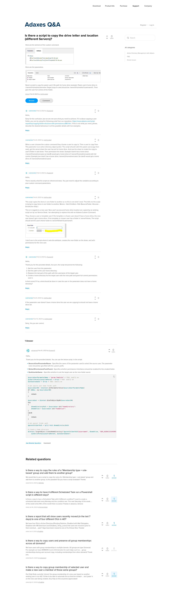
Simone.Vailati (43, 507)
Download (97, 6)
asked (27, 94)
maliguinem (42, 558)
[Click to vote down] (95, 112)
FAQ (128, 56)
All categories (130, 47)
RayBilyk (40, 531)
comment (46, 100)
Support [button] (136, 6)
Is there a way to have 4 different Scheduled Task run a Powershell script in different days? (59, 493)
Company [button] (148, 6)
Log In (152, 25)
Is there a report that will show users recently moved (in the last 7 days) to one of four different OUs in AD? (58, 518)
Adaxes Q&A (42, 24)
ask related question (33, 443)
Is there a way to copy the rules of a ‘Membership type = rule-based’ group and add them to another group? (56, 471)
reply (27, 130)
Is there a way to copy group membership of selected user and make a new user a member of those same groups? (57, 568)
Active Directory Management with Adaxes (140, 53)
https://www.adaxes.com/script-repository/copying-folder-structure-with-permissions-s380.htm (60, 122)
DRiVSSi (41, 483)
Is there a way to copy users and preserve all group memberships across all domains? (58, 542)
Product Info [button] (109, 6)
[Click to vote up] (95, 110)
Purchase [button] (123, 6)
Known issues (131, 60)
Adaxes (32, 6)
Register (143, 25)
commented (32, 111)
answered (34, 350)
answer (31, 100)
